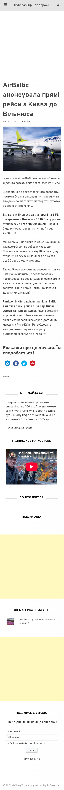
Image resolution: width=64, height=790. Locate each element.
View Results (31, 759)
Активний (14, 731)
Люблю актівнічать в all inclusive (27, 743)
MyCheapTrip (22, 121)
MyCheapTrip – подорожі (31, 5)
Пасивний (14, 737)
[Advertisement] (32, 45)
